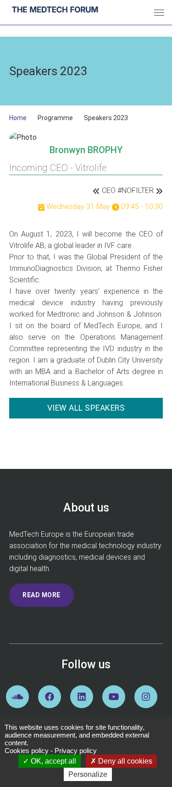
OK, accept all (52, 761)
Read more (41, 595)
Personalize (87, 774)
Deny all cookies (124, 761)
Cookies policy (27, 750)
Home (18, 117)
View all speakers (86, 408)
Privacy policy (76, 750)
